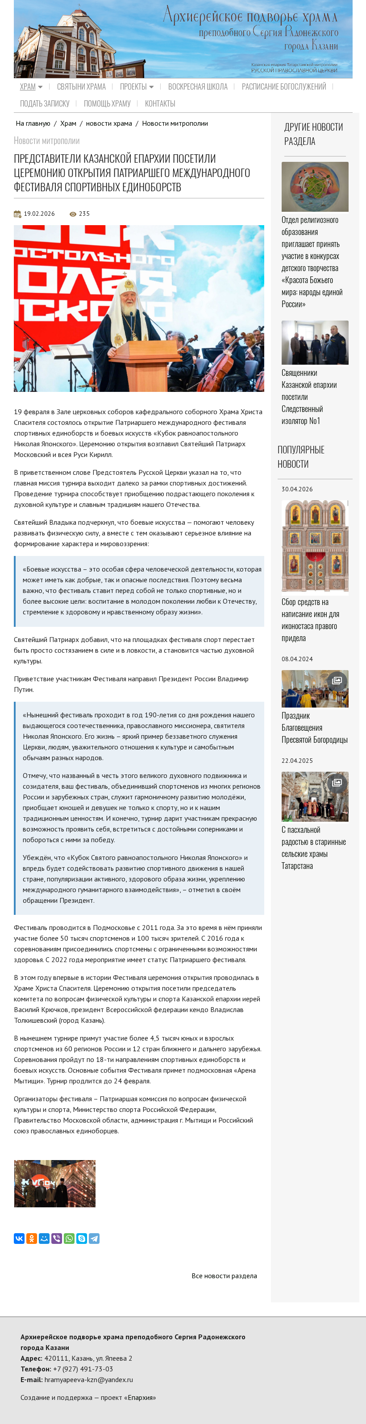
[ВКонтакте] (19, 1238)
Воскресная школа (198, 86)
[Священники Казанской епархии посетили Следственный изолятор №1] (315, 343)
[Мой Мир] (44, 1238)
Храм (28, 86)
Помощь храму (107, 103)
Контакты (160, 103)
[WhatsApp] (69, 1238)
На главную (33, 123)
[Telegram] (94, 1238)
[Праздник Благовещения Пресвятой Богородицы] (315, 689)
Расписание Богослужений (284, 86)
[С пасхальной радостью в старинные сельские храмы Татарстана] (315, 797)
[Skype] (81, 1238)
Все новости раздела (224, 1275)
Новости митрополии (175, 123)
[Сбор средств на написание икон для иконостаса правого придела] (315, 547)
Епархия (140, 1397)
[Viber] (56, 1238)
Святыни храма (81, 86)
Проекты (133, 86)
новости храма (109, 123)
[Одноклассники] (31, 1238)
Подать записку (45, 103)
